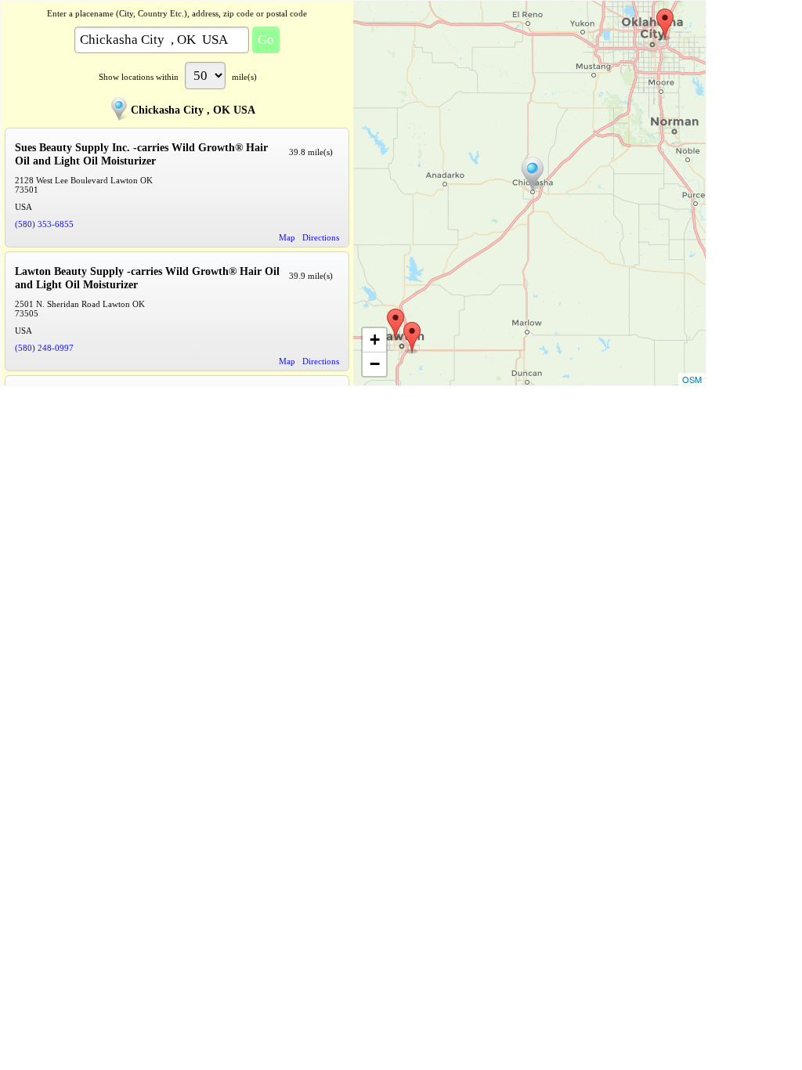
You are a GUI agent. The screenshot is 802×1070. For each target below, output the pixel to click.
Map (287, 237)
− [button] (375, 364)
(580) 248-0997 (44, 347)
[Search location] (532, 174)
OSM (692, 379)
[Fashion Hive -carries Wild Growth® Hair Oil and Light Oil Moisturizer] (665, 24)
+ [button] (375, 339)
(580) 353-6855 (44, 224)
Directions (320, 237)
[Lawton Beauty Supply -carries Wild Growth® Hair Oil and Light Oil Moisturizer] (395, 324)
